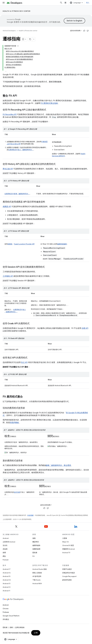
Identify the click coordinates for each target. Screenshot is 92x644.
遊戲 (34, 538)
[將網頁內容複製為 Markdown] (30, 39)
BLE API (24, 362)
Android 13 (6, 583)
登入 (87, 3)
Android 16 (7, 573)
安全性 (5, 545)
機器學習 (35, 542)
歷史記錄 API (8, 169)
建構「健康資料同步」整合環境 (58, 465)
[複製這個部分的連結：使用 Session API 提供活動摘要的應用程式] (47, 267)
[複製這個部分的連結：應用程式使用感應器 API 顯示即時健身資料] (47, 202)
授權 (11, 627)
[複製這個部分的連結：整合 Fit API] (19, 96)
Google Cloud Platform (11, 616)
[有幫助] (84, 30)
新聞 (4, 553)
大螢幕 (64, 538)
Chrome (5, 609)
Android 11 (6, 591)
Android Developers (9, 31)
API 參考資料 (36, 576)
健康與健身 (36, 545)
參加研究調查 (67, 580)
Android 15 (6, 576)
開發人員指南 (37, 573)
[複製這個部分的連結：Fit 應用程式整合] (25, 396)
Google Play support (69, 576)
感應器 (10, 244)
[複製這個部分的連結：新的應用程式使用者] (25, 460)
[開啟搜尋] (61, 2)
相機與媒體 (36, 549)
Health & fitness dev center (16, 11)
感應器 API (7, 206)
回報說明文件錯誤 (68, 573)
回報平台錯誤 (67, 569)
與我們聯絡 (14, 422)
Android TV (66, 553)
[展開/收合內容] (18, 46)
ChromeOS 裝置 (68, 545)
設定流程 (17, 492)
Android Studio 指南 (39, 569)
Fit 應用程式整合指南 (49, 103)
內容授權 (30, 515)
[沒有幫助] (87, 30)
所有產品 (6, 619)
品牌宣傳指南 (19, 627)
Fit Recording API (10, 114)
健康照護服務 (62, 244)
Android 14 (7, 580)
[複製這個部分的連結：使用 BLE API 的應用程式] (29, 358)
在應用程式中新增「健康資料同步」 (17, 194)
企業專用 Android (9, 542)
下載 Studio (36, 580)
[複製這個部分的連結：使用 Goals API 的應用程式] (32, 323)
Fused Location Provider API (24, 244)
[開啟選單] (3, 2)
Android (6, 538)
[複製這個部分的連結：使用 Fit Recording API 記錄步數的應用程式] (48, 110)
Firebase (6, 612)
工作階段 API (8, 276)
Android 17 (6, 569)
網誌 (4, 556)
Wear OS (65, 542)
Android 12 (6, 587)
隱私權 (34, 553)
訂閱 (36, 633)
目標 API (85, 328)
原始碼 (5, 549)
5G (33, 556)
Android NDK (37, 583)
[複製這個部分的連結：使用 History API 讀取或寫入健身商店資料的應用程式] (57, 164)
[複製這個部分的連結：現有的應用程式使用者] (27, 408)
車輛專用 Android (68, 549)
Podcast (5, 560)
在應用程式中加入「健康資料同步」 (20, 150)
